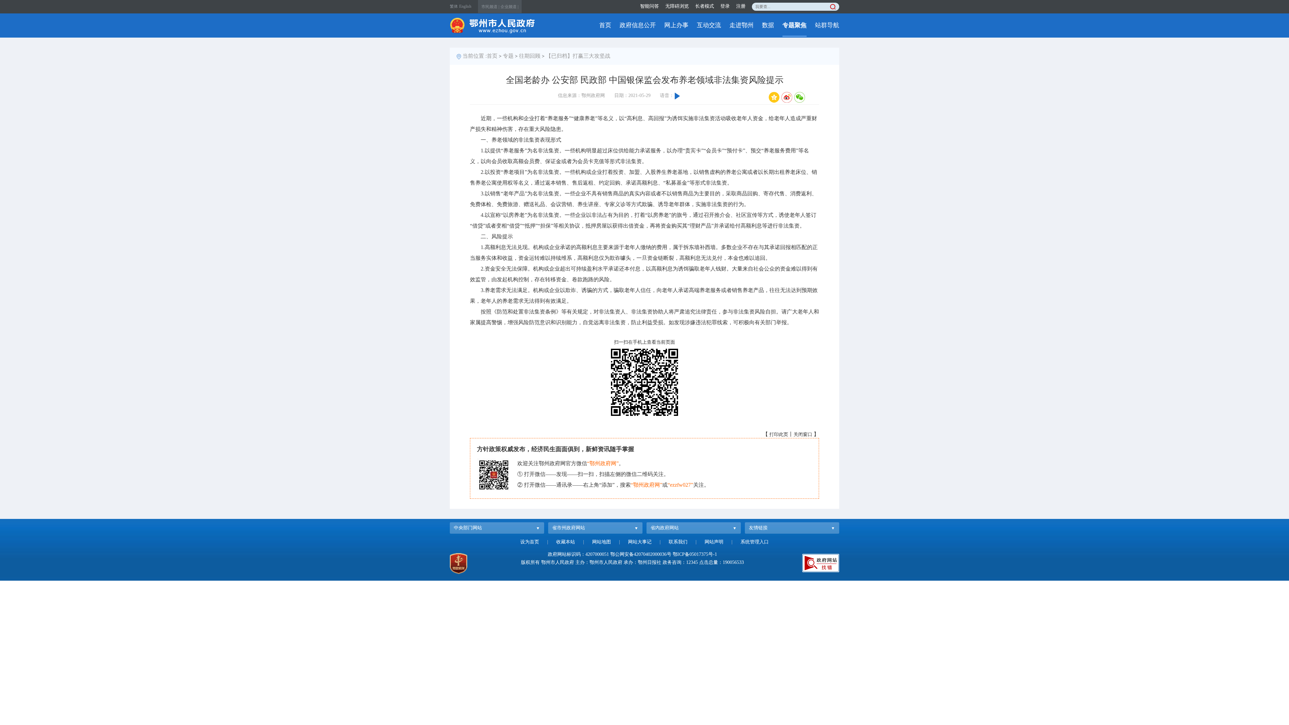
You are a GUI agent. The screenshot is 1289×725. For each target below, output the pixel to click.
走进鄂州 (741, 25)
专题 (508, 56)
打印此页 (778, 434)
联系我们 (678, 541)
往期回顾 (529, 56)
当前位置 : (475, 56)
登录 (725, 6)
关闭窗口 (803, 434)
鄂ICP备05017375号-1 (695, 554)
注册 (741, 6)
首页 (605, 25)
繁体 (454, 6)
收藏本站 (565, 541)
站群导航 (827, 25)
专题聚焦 (794, 25)
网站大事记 (640, 541)
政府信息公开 (638, 25)
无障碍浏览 (677, 6)
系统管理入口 (755, 541)
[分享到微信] (799, 97)
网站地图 (601, 541)
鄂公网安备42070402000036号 (640, 554)
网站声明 (714, 541)
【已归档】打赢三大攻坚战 (578, 56)
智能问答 (649, 6)
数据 (768, 25)
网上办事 (676, 25)
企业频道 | (509, 6)
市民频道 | (490, 6)
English (465, 6)
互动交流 (709, 25)
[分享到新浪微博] (786, 97)
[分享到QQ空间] (774, 97)
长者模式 (704, 6)
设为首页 (529, 541)
